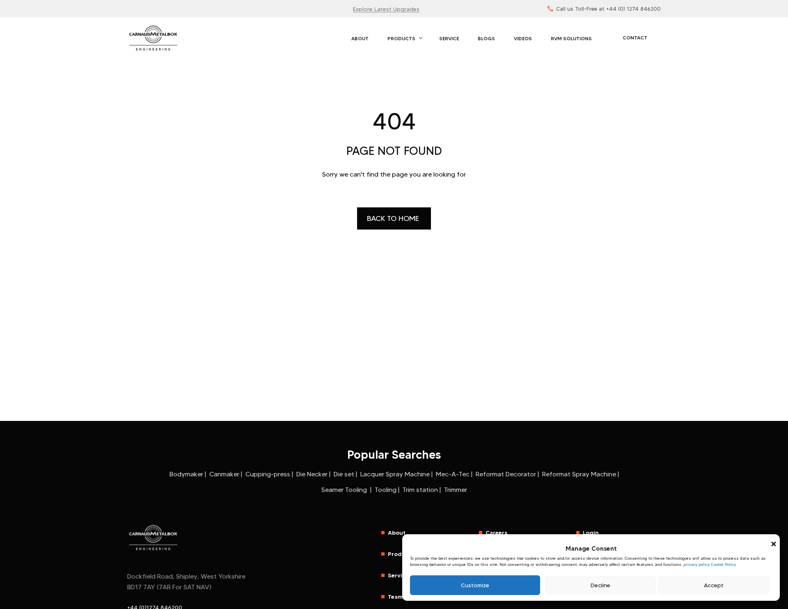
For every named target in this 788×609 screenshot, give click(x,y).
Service (449, 38)
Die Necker (312, 474)
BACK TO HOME (394, 218)
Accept (714, 585)
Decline (600, 585)
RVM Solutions (571, 38)
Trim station (420, 490)
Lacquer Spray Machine (395, 474)
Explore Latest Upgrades (386, 9)
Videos (523, 38)
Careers (496, 532)
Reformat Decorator (506, 474)
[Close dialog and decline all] (773, 539)
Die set (344, 474)
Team (395, 596)
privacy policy (696, 564)
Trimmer (455, 490)
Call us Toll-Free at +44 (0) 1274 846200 (608, 8)
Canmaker (224, 474)
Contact (635, 37)
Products (401, 38)
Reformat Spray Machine (579, 474)
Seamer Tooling (345, 490)
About (360, 38)
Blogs (486, 38)
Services (400, 575)
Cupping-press (267, 474)
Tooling (385, 490)
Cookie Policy (723, 564)
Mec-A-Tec (453, 474)
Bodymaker (186, 474)
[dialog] (591, 567)
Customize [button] (475, 585)
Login (591, 532)
